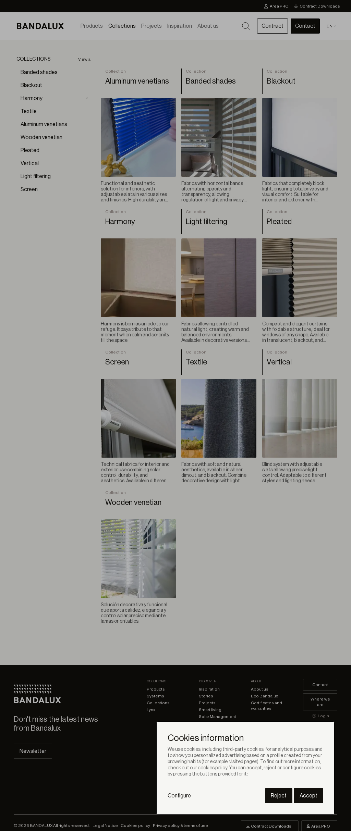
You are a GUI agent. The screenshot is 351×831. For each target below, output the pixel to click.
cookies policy (212, 768)
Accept (308, 795)
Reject (279, 795)
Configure (179, 795)
